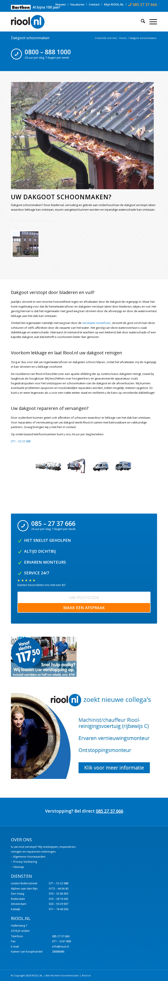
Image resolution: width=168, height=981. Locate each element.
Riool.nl (86, 975)
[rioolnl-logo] (30, 21)
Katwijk (15, 909)
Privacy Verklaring (25, 862)
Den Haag (17, 893)
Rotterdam (18, 899)
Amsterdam (18, 904)
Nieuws (60, 4)
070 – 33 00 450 (58, 893)
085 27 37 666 (109, 811)
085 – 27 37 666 (53, 523)
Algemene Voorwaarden (29, 857)
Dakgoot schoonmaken (30, 37)
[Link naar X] (153, 975)
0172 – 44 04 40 (58, 888)
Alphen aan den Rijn (24, 888)
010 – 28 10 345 (58, 899)
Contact (94, 4)
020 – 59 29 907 (58, 904)
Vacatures (77, 4)
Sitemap (18, 867)
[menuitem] (60, 4)
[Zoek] (140, 21)
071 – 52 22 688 (58, 883)
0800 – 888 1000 (48, 52)
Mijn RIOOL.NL (114, 4)
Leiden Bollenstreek (24, 883)
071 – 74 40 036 (58, 909)
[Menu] (151, 21)
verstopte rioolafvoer (96, 323)
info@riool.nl (60, 946)
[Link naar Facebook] (147, 975)
